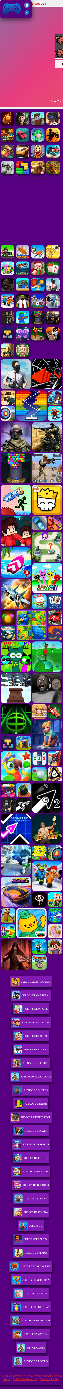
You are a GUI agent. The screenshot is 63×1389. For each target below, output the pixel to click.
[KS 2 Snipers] (7, 173)
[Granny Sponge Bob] (22, 306)
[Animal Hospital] (38, 157)
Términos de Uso (49, 1379)
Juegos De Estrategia (36, 981)
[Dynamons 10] (53, 257)
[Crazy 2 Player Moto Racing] (53, 140)
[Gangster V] (38, 173)
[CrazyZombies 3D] (22, 124)
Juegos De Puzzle (36, 1009)
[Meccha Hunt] (7, 323)
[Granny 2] (7, 290)
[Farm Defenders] (53, 173)
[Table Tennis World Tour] (38, 290)
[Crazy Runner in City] (38, 140)
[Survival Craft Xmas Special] (38, 274)
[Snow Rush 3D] (38, 257)
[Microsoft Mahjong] (22, 356)
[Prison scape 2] (7, 306)
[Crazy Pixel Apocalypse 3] (38, 124)
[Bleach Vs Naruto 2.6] (53, 339)
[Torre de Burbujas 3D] (38, 323)
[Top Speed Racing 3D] (22, 157)
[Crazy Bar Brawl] (7, 140)
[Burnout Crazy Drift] (22, 140)
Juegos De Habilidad (36, 1022)
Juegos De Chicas (36, 1036)
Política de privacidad (25, 1379)
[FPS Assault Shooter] (7, 356)
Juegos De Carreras (36, 995)
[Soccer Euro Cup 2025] (38, 306)
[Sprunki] (7, 274)
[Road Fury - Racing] (53, 157)
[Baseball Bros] (38, 339)
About (6, 1379)
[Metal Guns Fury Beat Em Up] (7, 257)
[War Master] (22, 323)
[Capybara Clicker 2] (22, 257)
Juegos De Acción (36, 1049)
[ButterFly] (22, 339)
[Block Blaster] (22, 173)
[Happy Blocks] (7, 339)
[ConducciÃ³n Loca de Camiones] (22, 290)
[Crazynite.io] (53, 124)
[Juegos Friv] (27, 7)
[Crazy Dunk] (7, 124)
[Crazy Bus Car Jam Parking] (7, 157)
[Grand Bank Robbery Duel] (53, 306)
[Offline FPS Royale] (53, 290)
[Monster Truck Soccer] (22, 274)
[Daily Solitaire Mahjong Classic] (53, 274)
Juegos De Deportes (36, 1063)
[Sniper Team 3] (53, 323)
